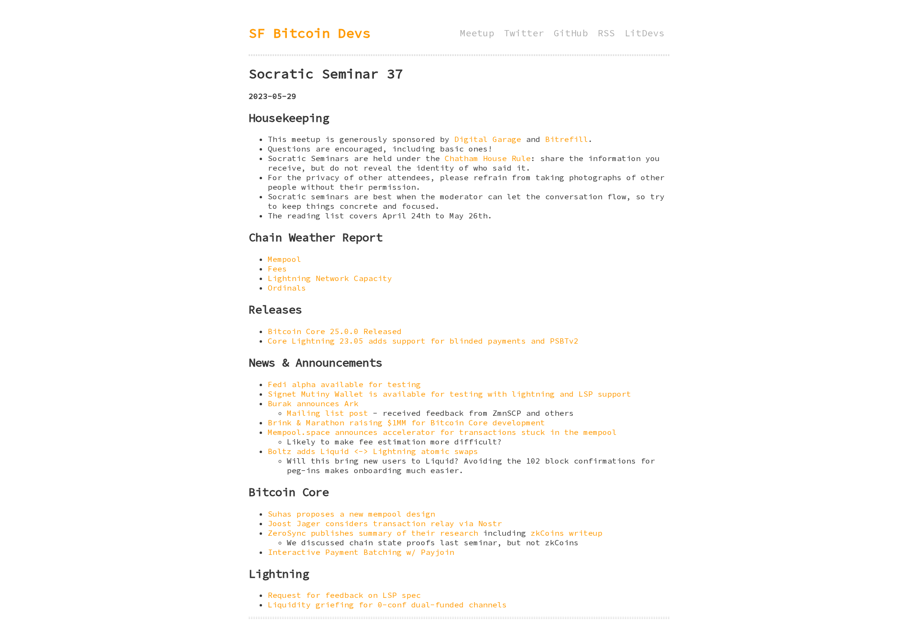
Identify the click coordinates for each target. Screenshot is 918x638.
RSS (606, 33)
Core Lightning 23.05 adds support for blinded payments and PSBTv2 (423, 341)
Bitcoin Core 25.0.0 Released (335, 331)
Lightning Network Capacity (330, 278)
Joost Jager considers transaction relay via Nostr (385, 523)
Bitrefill (566, 139)
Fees (277, 268)
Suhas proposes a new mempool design (351, 514)
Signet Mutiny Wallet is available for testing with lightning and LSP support (449, 394)
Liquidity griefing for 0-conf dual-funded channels (387, 604)
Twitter (524, 33)
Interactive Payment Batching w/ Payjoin (361, 552)
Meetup (477, 33)
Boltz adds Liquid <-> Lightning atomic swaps (373, 451)
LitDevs (644, 33)
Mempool (284, 259)
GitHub (571, 33)
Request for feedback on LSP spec (344, 595)
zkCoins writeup (566, 533)
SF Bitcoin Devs (310, 33)
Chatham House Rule (488, 158)
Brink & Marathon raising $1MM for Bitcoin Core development (406, 422)
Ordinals (287, 287)
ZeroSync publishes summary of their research (373, 533)
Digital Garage (487, 139)
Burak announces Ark (313, 403)
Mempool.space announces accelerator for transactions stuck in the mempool (442, 432)
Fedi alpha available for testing (344, 384)
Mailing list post (327, 413)
